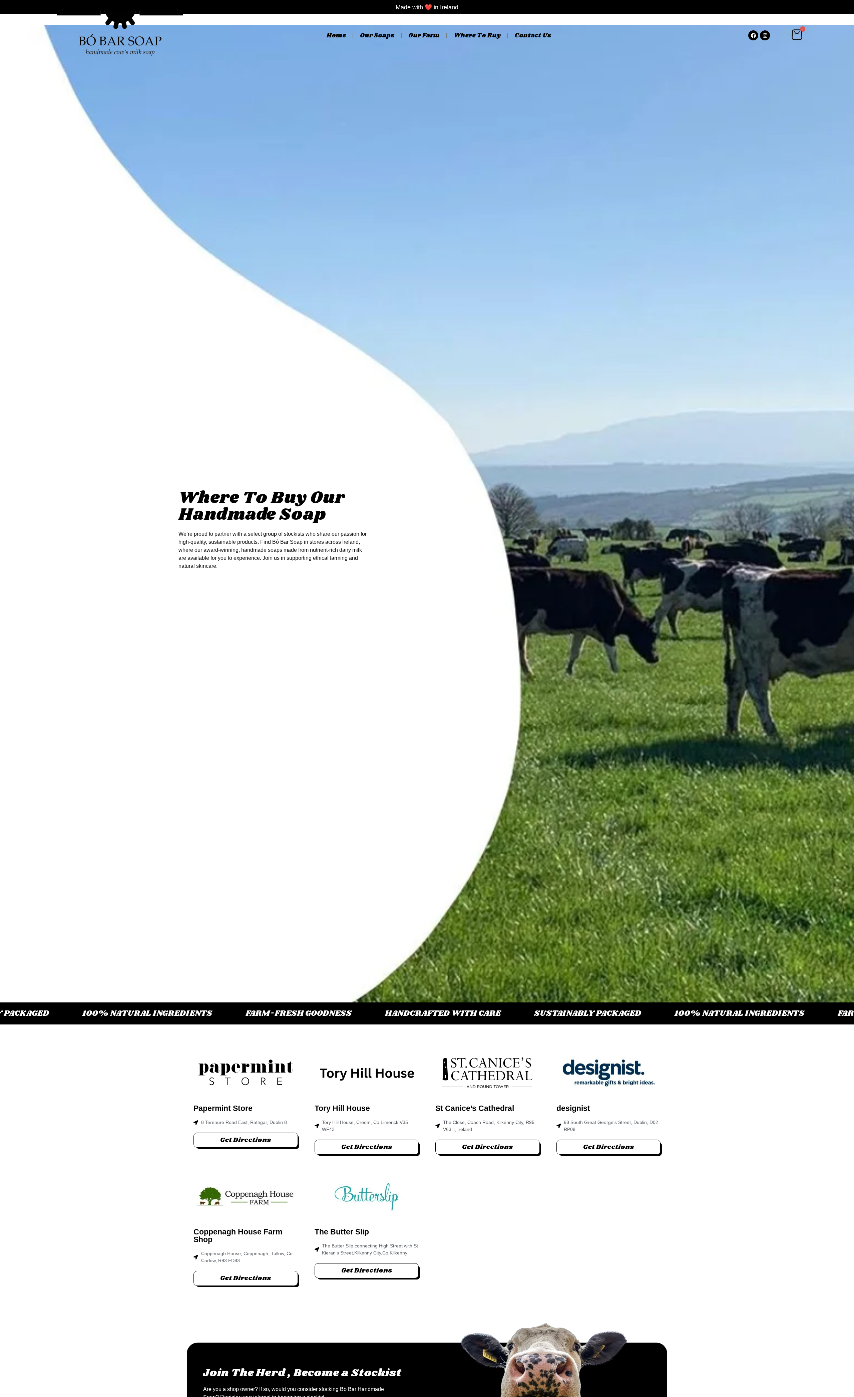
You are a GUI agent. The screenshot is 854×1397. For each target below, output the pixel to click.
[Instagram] (765, 35)
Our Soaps (377, 35)
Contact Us (533, 35)
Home (336, 35)
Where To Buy (477, 35)
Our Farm (424, 35)
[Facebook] (753, 35)
